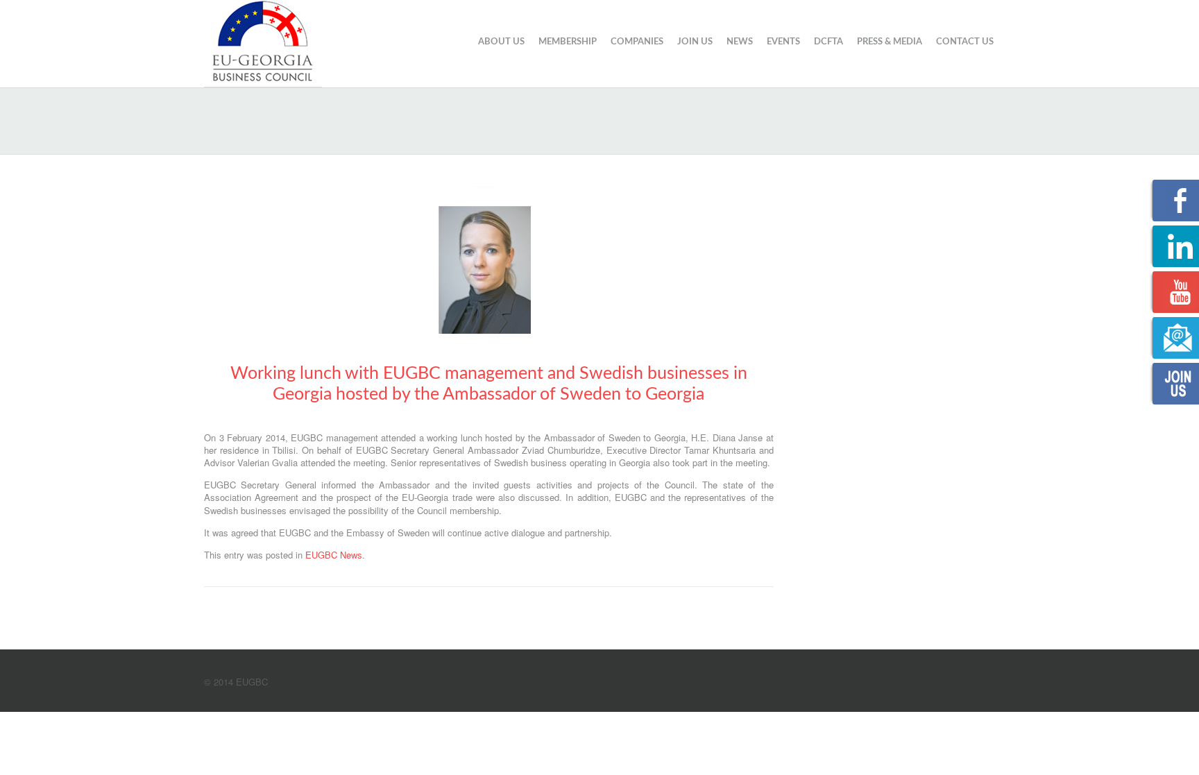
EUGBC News (333, 554)
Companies (637, 41)
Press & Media (889, 41)
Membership (567, 41)
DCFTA (828, 41)
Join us (695, 41)
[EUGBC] (263, 41)
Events (783, 41)
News (739, 41)
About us (501, 41)
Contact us (965, 41)
